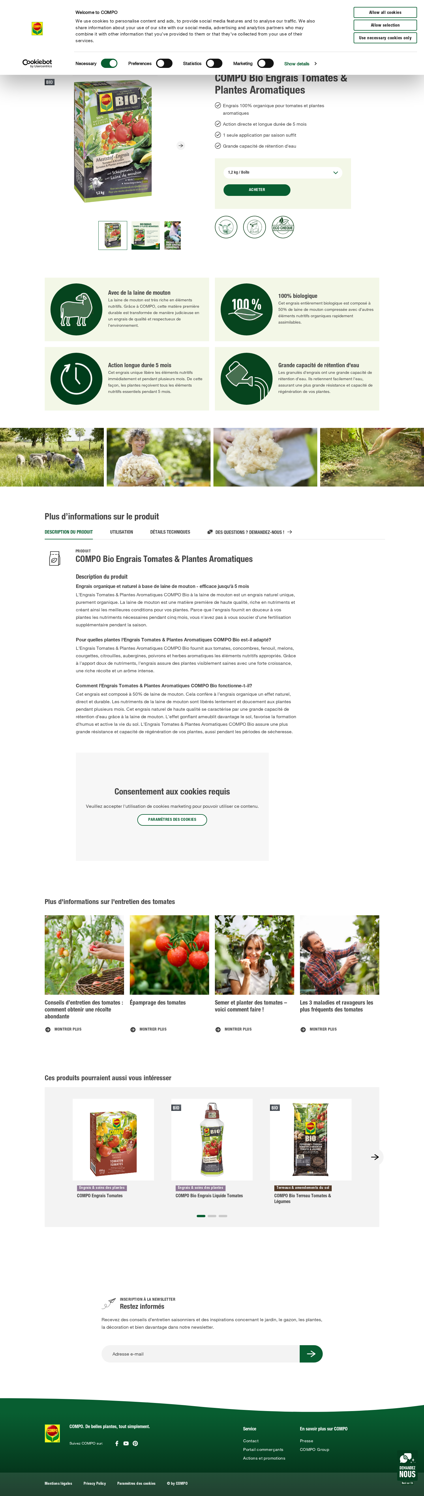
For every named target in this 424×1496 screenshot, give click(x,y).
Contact (250, 1440)
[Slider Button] (181, 145)
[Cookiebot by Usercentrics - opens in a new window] (37, 63)
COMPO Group (314, 1449)
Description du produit (69, 532)
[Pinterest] (135, 1443)
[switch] (164, 63)
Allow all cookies (385, 13)
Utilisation (121, 532)
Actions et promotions (264, 1458)
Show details (296, 63)
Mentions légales (58, 1484)
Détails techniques (170, 532)
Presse (306, 1440)
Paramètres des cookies (136, 1484)
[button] (201, 1216)
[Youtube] (126, 1443)
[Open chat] (407, 1467)
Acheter (257, 190)
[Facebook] (116, 1443)
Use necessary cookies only (385, 38)
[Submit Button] (311, 1354)
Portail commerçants (263, 1449)
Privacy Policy (95, 1484)
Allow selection (385, 25)
